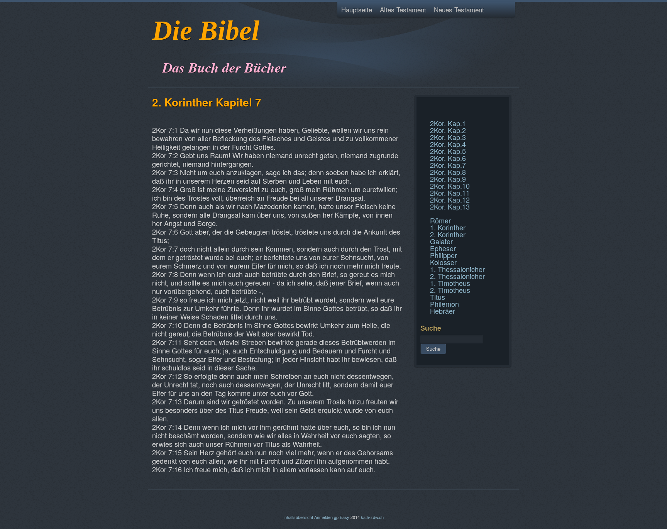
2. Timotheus (450, 290)
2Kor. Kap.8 (448, 172)
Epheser (443, 248)
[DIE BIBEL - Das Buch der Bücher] (154, 48)
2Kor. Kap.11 (450, 193)
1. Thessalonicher (457, 269)
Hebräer (442, 311)
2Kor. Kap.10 (450, 186)
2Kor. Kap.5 (448, 151)
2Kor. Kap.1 (448, 123)
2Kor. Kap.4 (448, 144)
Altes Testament (403, 9)
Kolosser (443, 262)
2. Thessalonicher (457, 276)
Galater (441, 241)
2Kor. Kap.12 (450, 199)
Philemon (444, 304)
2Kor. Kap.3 (448, 137)
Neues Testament (459, 9)
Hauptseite (356, 9)
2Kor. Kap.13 (450, 206)
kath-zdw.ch (372, 517)
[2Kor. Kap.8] (421, 115)
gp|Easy (341, 517)
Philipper (443, 255)
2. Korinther (448, 234)
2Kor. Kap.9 (448, 179)
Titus (437, 297)
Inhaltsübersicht (298, 517)
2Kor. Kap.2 (448, 130)
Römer (440, 220)
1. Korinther (448, 227)
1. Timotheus (450, 283)
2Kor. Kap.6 (448, 158)
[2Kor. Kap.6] (421, 106)
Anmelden (323, 517)
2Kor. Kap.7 (448, 165)
